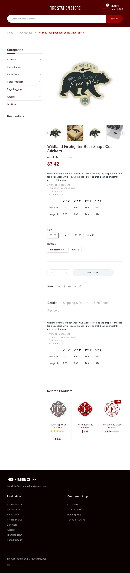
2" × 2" (65, 235)
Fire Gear (11, 104)
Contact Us (73, 504)
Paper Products (15, 82)
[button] (58, 431)
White (75, 249)
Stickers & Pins (15, 504)
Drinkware (12, 525)
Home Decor (13, 74)
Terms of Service (76, 519)
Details (52, 303)
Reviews (53, 311)
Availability (52, 157)
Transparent (58, 249)
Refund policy (74, 514)
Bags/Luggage (14, 89)
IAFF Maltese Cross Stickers (112, 426)
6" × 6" (53, 235)
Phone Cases (14, 67)
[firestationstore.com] (65, 8)
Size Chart (101, 303)
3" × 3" (78, 235)
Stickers (11, 59)
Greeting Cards (14, 519)
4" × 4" (90, 235)
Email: (10, 486)
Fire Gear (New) (15, 535)
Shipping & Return (75, 303)
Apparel (11, 97)
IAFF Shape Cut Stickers (58, 426)
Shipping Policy (75, 509)
